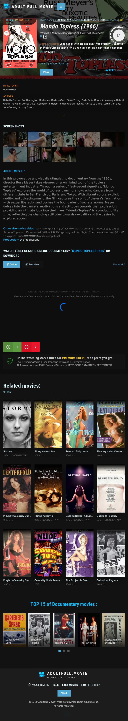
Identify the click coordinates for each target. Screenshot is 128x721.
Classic (30, 251)
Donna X (98, 100)
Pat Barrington (30, 100)
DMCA (64, 693)
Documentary (62, 19)
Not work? (119, 264)
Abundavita (43, 103)
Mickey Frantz (26, 107)
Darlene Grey (58, 100)
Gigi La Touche (75, 103)
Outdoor (99, 19)
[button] (59, 651)
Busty (88, 19)
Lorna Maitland (112, 103)
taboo (53, 63)
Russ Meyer (9, 89)
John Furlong (10, 107)
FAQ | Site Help (90, 685)
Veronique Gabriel (114, 100)
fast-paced (116, 59)
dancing (44, 63)
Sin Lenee (44, 100)
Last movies (70, 685)
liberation (103, 59)
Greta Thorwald (11, 103)
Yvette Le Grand (93, 103)
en (45, 36)
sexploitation (54, 59)
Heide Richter (58, 103)
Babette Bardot (12, 100)
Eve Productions (29, 239)
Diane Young (73, 100)
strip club (77, 59)
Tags (55, 685)
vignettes (63, 63)
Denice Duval (29, 103)
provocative (90, 59)
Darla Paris (87, 100)
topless (67, 59)
